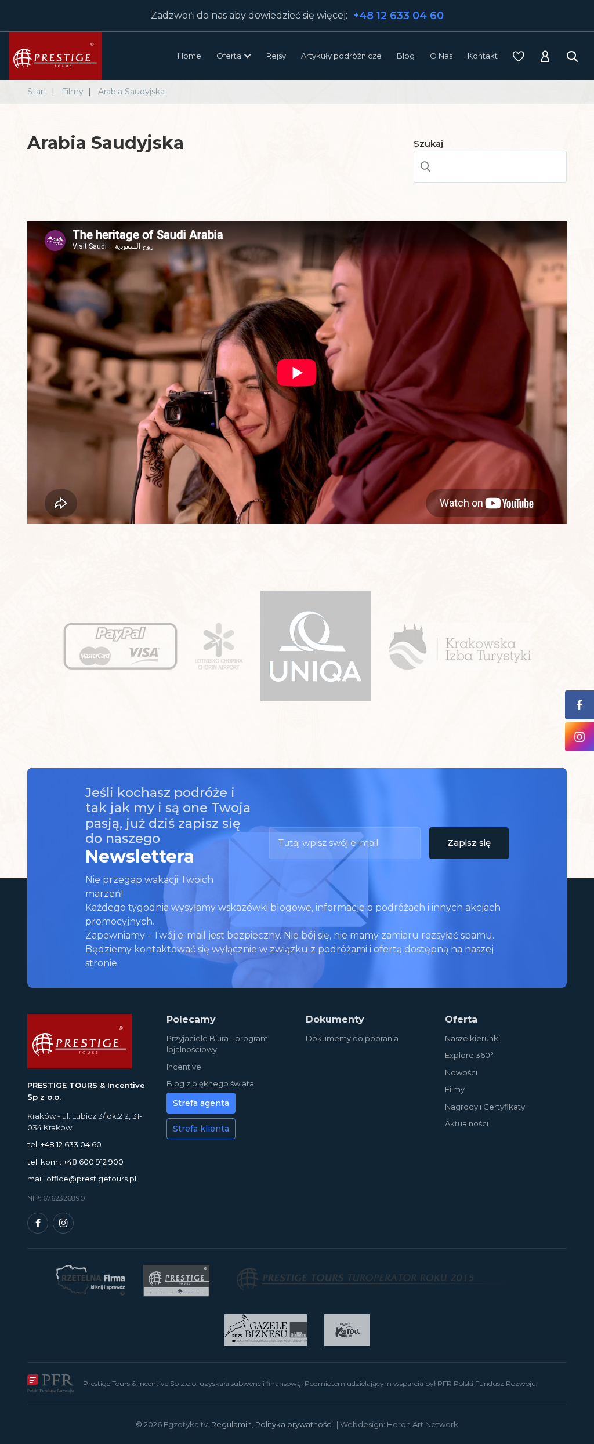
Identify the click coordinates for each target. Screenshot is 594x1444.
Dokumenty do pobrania (352, 1038)
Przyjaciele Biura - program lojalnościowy (217, 1044)
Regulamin (231, 1424)
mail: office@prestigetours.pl (81, 1178)
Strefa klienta (201, 1128)
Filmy (455, 1089)
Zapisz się (469, 842)
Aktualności (466, 1123)
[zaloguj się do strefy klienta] (545, 56)
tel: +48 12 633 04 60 (64, 1144)
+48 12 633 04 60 (398, 15)
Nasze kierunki (472, 1038)
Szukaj (428, 143)
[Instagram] (63, 1223)
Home (189, 55)
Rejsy (276, 55)
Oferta (228, 55)
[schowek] (518, 56)
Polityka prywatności (294, 1424)
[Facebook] (37, 1223)
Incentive (183, 1066)
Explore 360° (469, 1055)
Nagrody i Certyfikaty (485, 1106)
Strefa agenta (201, 1103)
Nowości (461, 1072)
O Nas (441, 55)
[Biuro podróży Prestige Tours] (55, 56)
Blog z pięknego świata (210, 1083)
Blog (406, 55)
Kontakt (483, 55)
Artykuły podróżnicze (341, 55)
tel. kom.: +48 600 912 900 (75, 1161)
